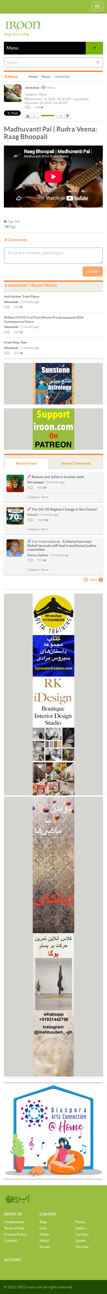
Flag (12, 227)
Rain (15, 342)
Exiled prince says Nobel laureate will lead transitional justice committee (61, 545)
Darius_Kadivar (37, 555)
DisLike (67, 116)
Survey (44, 1247)
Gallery (81, 1228)
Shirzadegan (35, 482)
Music (45, 77)
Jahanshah (32, 87)
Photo (80, 1222)
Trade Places (21, 296)
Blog (43, 1222)
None (45, 497)
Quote (80, 1240)
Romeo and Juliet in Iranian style (58, 477)
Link (42, 1228)
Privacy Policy (15, 1234)
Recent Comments (76, 463)
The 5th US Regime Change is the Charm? (64, 509)
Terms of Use (14, 1228)
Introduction (14, 1222)
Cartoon (82, 1234)
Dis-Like (82, 1247)
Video (44, 1234)
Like (28, 116)
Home (33, 77)
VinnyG (32, 514)
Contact (10, 1240)
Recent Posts (26, 463)
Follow (50, 87)
